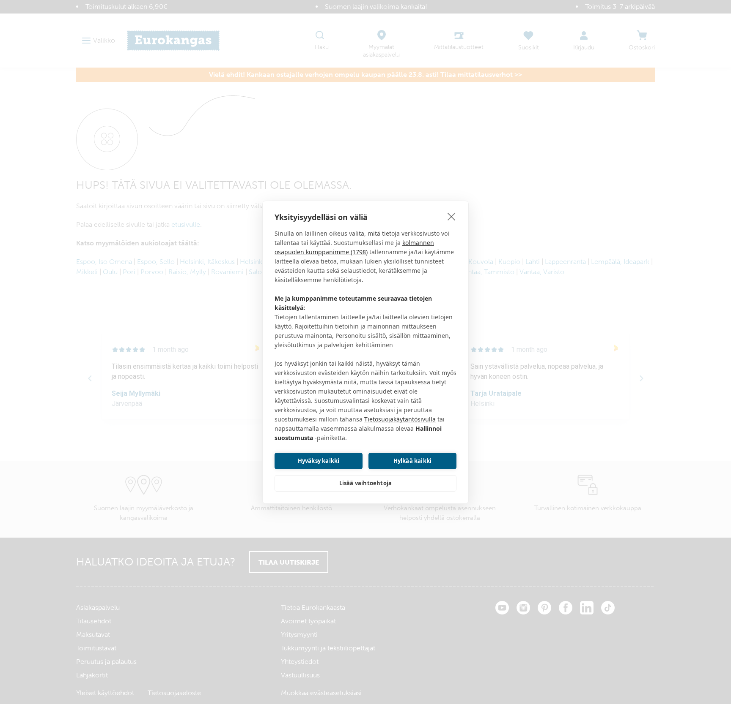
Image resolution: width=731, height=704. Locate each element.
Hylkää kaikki (412, 461)
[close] (451, 216)
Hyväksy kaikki (319, 461)
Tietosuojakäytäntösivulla (400, 419)
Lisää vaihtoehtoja (365, 483)
